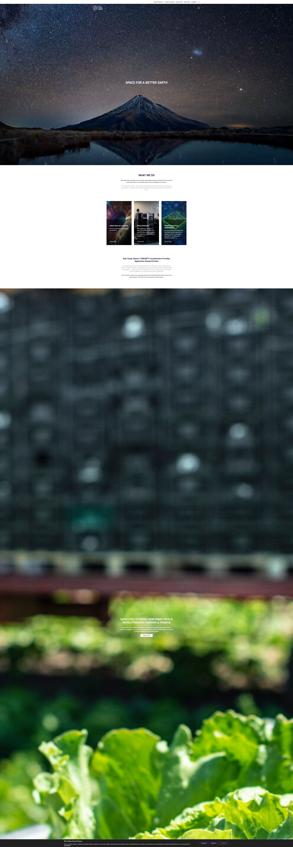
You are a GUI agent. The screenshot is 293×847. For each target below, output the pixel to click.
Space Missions (170, 2)
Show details (67, 845)
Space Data (179, 2)
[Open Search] (199, 2)
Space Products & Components (171, 227)
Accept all (203, 843)
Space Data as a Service (119, 226)
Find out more (146, 635)
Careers (194, 2)
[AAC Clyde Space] (98, 8)
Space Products (159, 2)
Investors (187, 2)
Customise (223, 843)
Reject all (213, 843)
